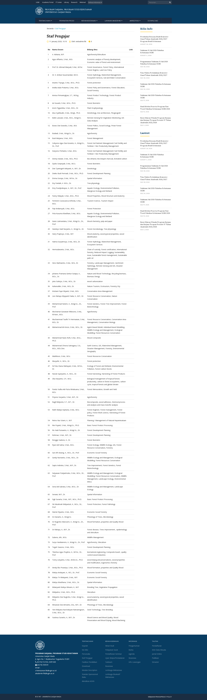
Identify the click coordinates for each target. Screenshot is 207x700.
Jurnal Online (157, 654)
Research (74, 2)
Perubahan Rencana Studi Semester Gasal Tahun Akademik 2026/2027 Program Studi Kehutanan (154, 39)
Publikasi (155, 658)
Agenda (132, 654)
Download (86, 666)
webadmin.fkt (81, 41)
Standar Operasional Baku (90, 675)
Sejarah (85, 646)
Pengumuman (134, 646)
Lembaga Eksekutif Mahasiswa (112, 675)
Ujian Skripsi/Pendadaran (115, 658)
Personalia (86, 654)
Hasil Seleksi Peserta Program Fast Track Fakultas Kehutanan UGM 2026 (155, 107)
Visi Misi (85, 650)
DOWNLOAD (153, 21)
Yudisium (108, 662)
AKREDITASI (134, 21)
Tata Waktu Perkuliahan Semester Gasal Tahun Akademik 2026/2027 (153, 74)
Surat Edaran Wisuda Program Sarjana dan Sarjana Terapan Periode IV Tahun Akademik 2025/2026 (155, 120)
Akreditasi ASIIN (88, 681)
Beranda (50, 28)
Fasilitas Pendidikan (89, 662)
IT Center (59, 2)
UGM (37, 2)
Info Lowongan (135, 662)
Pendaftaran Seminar (113, 654)
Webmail (83, 2)
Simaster (155, 662)
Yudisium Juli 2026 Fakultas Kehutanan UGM (155, 85)
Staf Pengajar (87, 658)
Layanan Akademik (113, 21)
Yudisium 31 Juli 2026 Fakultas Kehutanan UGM (152, 51)
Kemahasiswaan (88, 21)
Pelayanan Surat (111, 650)
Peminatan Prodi (66, 21)
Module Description (89, 670)
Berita (131, 650)
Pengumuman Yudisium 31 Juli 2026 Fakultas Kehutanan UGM (154, 62)
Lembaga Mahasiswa (113, 670)
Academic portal (47, 2)
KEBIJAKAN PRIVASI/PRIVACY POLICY (160, 697)
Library (66, 2)
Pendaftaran (157, 646)
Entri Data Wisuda (159, 650)
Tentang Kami (45, 21)
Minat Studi (109, 646)
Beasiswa (109, 666)
